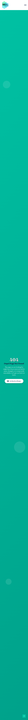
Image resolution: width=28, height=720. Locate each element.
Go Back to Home (15, 381)
